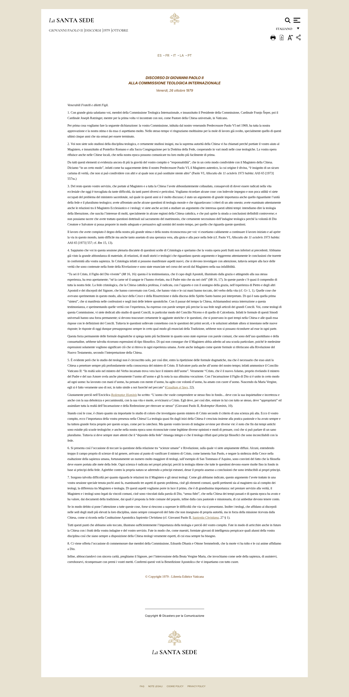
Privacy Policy (196, 686)
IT (174, 55)
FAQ (142, 686)
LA (182, 55)
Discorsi (93, 30)
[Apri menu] (296, 20)
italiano (284, 30)
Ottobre (120, 30)
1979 (107, 30)
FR (167, 55)
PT (190, 55)
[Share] (299, 38)
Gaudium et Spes (177, 387)
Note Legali (155, 686)
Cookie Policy (175, 686)
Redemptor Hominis (124, 395)
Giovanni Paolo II (66, 30)
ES (160, 55)
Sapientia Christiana (205, 517)
